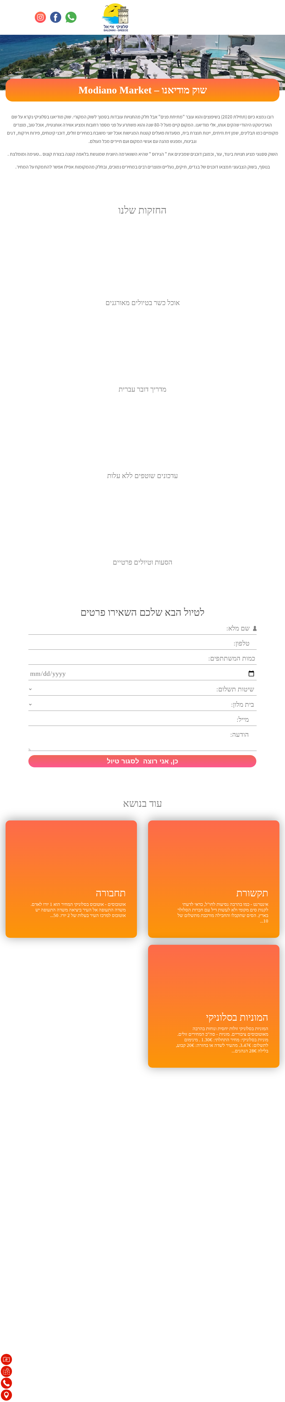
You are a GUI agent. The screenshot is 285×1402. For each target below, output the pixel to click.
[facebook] (55, 17)
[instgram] (40, 17)
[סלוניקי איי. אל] (115, 17)
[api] (71, 17)
